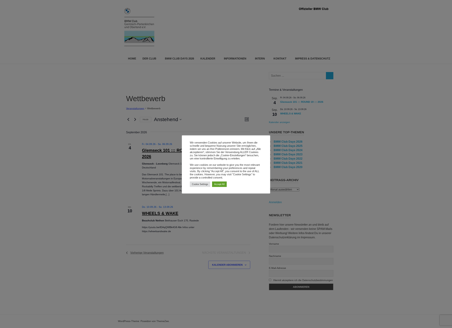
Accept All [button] (219, 184)
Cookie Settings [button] (200, 184)
